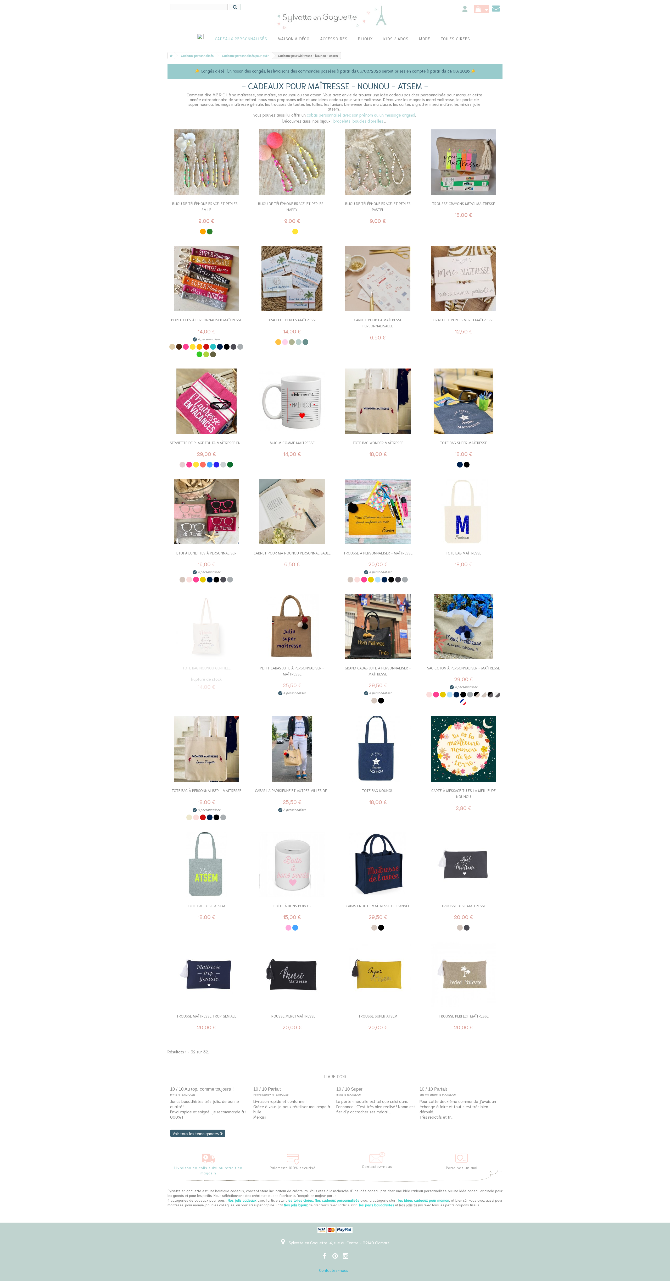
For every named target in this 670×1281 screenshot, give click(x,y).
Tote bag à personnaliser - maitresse (206, 790)
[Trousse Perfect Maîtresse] (463, 974)
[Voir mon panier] (481, 9)
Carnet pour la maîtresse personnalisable (378, 322)
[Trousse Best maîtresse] (463, 864)
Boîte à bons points (292, 905)
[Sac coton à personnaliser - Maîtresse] (463, 626)
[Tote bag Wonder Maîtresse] (378, 401)
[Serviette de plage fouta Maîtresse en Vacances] (206, 401)
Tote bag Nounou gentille (206, 668)
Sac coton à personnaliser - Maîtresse (463, 668)
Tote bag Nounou (378, 790)
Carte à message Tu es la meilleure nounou (463, 793)
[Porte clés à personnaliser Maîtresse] (206, 278)
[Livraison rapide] (208, 1157)
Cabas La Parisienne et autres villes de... (292, 790)
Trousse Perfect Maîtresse (464, 1016)
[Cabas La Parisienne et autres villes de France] (292, 749)
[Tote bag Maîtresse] (463, 511)
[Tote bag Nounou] (378, 749)
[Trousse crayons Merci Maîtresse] (463, 162)
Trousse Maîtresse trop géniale (206, 1016)
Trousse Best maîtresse (463, 905)
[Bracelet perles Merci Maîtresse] (463, 278)
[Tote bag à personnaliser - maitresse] (206, 749)
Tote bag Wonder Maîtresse (378, 442)
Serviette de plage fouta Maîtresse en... (206, 442)
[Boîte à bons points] (292, 864)
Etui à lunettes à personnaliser (206, 553)
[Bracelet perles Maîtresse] (292, 278)
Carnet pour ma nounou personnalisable (292, 553)
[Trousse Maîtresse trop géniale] (206, 974)
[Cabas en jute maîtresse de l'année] (378, 864)
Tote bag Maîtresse (463, 553)
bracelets (341, 120)
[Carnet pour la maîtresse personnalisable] (378, 278)
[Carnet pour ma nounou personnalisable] (292, 511)
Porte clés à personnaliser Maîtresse (206, 319)
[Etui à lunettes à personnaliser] (206, 511)
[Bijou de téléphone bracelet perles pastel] (378, 162)
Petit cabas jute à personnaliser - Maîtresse (292, 671)
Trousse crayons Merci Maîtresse (463, 203)
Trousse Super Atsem (377, 1016)
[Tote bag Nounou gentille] (206, 626)
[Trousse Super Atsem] (378, 974)
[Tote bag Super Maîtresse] (463, 401)
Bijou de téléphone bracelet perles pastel (378, 206)
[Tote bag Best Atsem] (206, 864)
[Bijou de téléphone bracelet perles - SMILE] (206, 162)
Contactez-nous (333, 1270)
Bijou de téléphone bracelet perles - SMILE (206, 206)
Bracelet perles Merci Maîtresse (463, 319)
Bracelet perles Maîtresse (292, 319)
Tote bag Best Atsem (206, 905)
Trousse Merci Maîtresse (292, 1016)
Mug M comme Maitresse (292, 442)
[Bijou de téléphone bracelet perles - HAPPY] (292, 162)
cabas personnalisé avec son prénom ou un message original (361, 114)
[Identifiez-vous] (465, 9)
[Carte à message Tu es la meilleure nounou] (463, 749)
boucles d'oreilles (368, 120)
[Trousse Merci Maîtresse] (292, 974)
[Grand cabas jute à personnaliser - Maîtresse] (378, 626)
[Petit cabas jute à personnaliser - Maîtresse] (292, 626)
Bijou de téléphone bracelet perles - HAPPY (292, 206)
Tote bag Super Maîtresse (463, 442)
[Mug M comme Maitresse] (292, 401)
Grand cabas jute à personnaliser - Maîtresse (378, 671)
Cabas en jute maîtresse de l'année (378, 905)
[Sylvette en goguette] (335, 17)
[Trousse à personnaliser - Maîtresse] (378, 511)
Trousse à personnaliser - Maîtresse (377, 553)
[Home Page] (170, 55)
